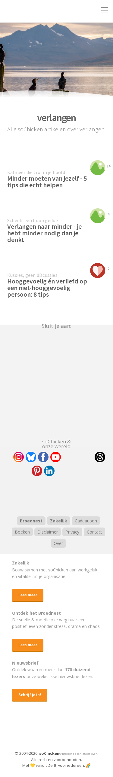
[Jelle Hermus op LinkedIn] (49, 471)
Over (58, 543)
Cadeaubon (86, 521)
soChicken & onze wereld (56, 443)
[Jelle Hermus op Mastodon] (71, 471)
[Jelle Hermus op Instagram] (18, 457)
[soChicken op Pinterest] (37, 471)
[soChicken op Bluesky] (31, 457)
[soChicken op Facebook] (43, 457)
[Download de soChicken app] (41, 731)
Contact (94, 532)
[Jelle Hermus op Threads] (100, 457)
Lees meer (27, 595)
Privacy (72, 532)
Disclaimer (47, 532)
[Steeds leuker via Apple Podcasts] (72, 495)
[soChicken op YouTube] (55, 457)
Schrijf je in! (29, 694)
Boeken (22, 532)
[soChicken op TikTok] (78, 457)
